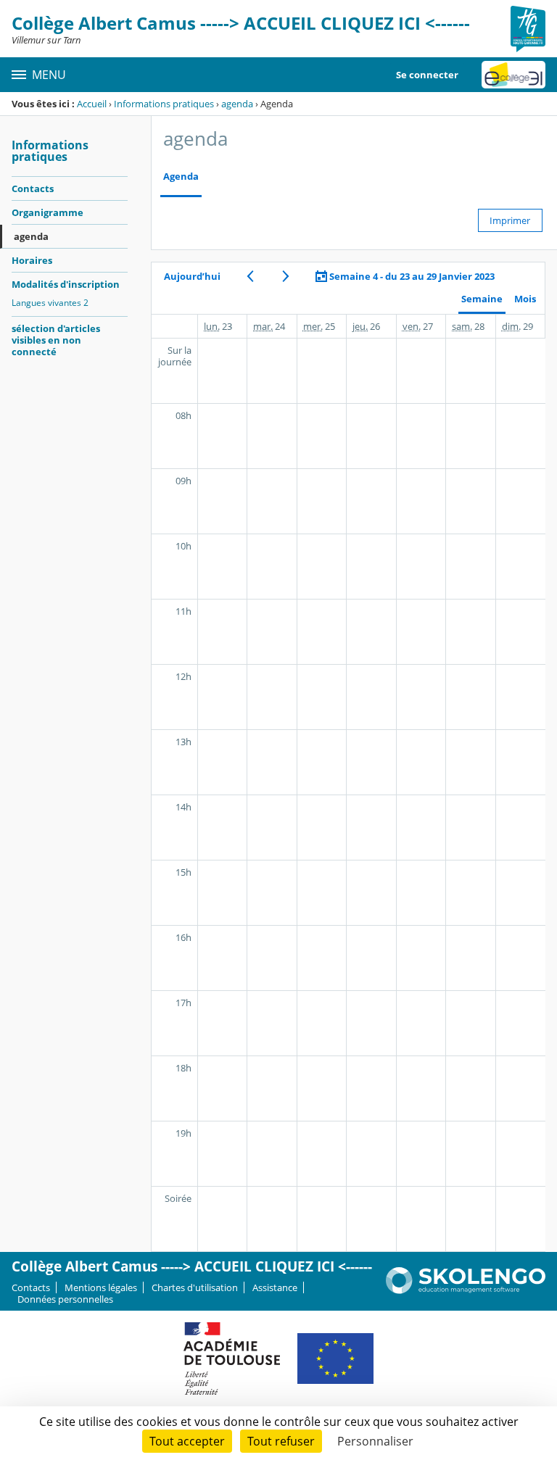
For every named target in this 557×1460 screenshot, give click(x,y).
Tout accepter (187, 1441)
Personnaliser (375, 1441)
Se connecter (427, 74)
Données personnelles (65, 1299)
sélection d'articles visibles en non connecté (56, 340)
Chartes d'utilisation (195, 1287)
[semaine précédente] (250, 276)
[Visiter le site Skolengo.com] (465, 1290)
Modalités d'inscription (66, 284)
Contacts (33, 188)
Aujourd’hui (192, 276)
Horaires (32, 260)
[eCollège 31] (513, 74)
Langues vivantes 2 (50, 302)
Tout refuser (281, 1441)
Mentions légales (101, 1287)
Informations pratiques (164, 103)
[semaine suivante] (285, 276)
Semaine (482, 299)
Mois (525, 299)
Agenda (181, 176)
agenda (237, 103)
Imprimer (510, 220)
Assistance (274, 1287)
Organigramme (47, 212)
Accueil (92, 103)
